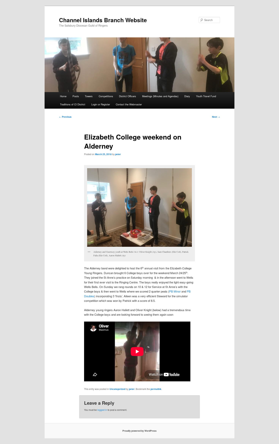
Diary (187, 96)
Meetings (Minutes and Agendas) (160, 96)
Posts (76, 96)
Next (216, 116)
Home (63, 96)
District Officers (127, 96)
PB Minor (175, 291)
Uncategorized (117, 389)
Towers (89, 96)
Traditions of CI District (72, 104)
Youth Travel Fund (206, 96)
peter (118, 154)
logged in (102, 409)
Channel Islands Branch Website (103, 20)
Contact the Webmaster (129, 104)
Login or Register (100, 104)
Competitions (106, 96)
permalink (156, 389)
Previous (65, 116)
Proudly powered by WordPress (139, 430)
